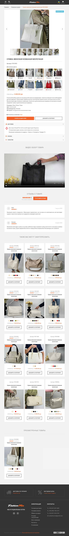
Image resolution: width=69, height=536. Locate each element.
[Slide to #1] (12, 52)
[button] (5, 2)
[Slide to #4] (34, 52)
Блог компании (35, 520)
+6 (59, 411)
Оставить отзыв (41, 198)
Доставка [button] (10, 124)
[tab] (34, 124)
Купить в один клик (20, 118)
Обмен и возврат (36, 513)
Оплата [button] (9, 136)
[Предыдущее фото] (6, 29)
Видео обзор (60, 11)
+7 (39, 275)
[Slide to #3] (29, 52)
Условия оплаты (36, 510)
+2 (18, 275)
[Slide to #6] (45, 52)
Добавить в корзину (49, 118)
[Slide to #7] (50, 52)
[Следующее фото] (62, 29)
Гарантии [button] (10, 139)
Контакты (34, 522)
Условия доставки (36, 508)
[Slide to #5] (39, 52)
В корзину (14, 282)
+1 (18, 320)
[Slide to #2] (23, 52)
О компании (34, 525)
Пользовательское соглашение (30, 532)
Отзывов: (16, 247)
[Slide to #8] (56, 52)
